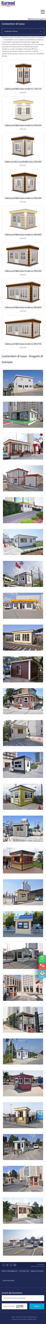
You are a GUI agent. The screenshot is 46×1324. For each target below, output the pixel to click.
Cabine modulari (36, 1271)
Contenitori (24, 1271)
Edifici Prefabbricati (10, 1271)
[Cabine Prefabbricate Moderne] (23, 383)
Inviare (36, 1306)
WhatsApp (42, 961)
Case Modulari (8, 1280)
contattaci (42, 968)
